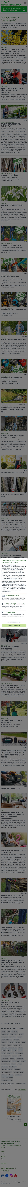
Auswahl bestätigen (14, 622)
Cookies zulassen (14, 625)
